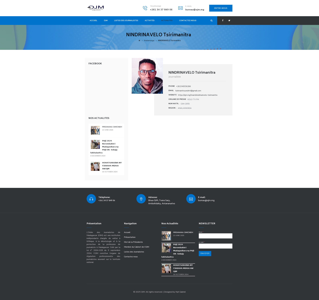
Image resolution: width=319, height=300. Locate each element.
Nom (201, 232)
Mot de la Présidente (133, 242)
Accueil (93, 20)
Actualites (166, 20)
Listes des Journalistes (126, 20)
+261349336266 (183, 86)
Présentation (129, 237)
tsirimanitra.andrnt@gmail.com (188, 90)
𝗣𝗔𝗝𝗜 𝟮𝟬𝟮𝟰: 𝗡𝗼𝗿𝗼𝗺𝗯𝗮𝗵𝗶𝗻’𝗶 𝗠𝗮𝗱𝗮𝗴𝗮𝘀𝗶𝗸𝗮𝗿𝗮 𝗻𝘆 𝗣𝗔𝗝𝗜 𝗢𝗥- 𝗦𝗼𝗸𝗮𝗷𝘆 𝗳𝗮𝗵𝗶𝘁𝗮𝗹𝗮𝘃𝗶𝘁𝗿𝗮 (104, 147)
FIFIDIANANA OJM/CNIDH (112, 127)
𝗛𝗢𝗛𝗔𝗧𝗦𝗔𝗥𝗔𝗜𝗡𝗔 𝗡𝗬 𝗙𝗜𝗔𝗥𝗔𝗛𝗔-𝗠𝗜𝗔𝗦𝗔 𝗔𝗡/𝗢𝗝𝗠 (112, 166)
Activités (149, 20)
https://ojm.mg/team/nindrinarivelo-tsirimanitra (197, 95)
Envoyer (205, 253)
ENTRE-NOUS (220, 8)
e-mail (202, 242)
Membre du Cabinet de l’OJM (136, 247)
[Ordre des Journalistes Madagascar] (99, 8)
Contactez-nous (187, 20)
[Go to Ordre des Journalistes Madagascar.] (139, 40)
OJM (106, 20)
